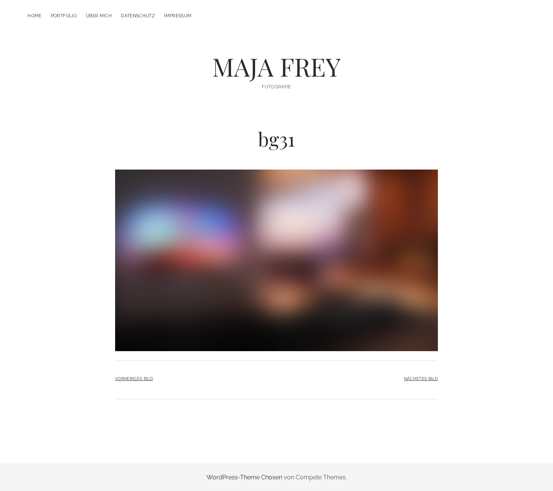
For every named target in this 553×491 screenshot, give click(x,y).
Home (34, 15)
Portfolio (64, 15)
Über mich (99, 15)
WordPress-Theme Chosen (244, 477)
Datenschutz (138, 15)
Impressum (177, 15)
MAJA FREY (276, 66)
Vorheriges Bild (134, 378)
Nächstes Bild (421, 378)
